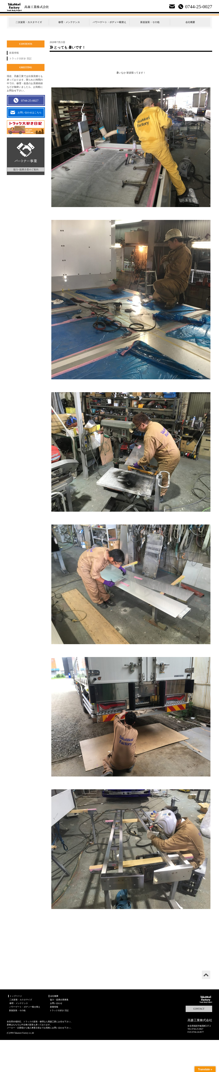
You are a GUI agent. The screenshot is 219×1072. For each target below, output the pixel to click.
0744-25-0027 (29, 100)
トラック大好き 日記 (20, 58)
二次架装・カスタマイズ (29, 22)
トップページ (16, 996)
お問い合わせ (56, 1003)
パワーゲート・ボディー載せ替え (24, 1007)
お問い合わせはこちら (30, 112)
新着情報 (14, 53)
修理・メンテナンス (69, 22)
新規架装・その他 (149, 22)
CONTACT (198, 1009)
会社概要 (190, 22)
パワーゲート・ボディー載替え (109, 22)
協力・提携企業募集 (59, 999)
